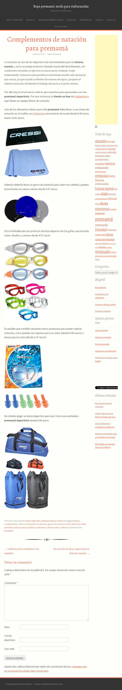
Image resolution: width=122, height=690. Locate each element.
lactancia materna (103, 311)
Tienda (59, 520)
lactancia (112, 194)
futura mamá (24, 524)
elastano (110, 163)
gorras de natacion (56, 524)
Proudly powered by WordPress (19, 684)
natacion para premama (24, 527)
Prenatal (101, 229)
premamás (101, 224)
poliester (100, 213)
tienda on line (53, 527)
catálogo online (101, 152)
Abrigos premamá (103, 337)
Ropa (109, 234)
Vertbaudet (102, 252)
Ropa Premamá (54, 54)
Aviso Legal (61, 26)
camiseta (111, 149)
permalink (8, 530)
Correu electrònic (9, 638)
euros (112, 175)
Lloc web (9, 648)
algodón (101, 141)
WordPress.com (56, 684)
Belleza (30, 19)
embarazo (101, 176)
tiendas (102, 247)
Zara (97, 259)
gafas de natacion (39, 524)
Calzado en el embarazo (105, 351)
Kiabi (104, 193)
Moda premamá (15, 19)
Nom (7, 627)
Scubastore (80, 96)
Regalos (71, 19)
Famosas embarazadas (51, 19)
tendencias (104, 243)
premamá (104, 219)
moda (97, 204)
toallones (64, 527)
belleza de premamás (109, 145)
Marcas (111, 19)
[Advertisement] (108, 79)
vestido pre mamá (102, 256)
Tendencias (86, 19)
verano (109, 247)
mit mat (112, 198)
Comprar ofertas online (105, 304)
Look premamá (101, 198)
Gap (115, 189)
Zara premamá (101, 330)
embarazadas (100, 171)
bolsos (77, 520)
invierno (98, 194)
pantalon (113, 209)
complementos (11, 524)
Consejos (99, 163)
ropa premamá (104, 239)
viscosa (113, 256)
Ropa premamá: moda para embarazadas (61, 6)
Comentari (11, 583)
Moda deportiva (33, 520)
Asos (109, 141)
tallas (97, 243)
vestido (114, 252)
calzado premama (101, 149)
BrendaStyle (100, 287)
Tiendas (99, 19)
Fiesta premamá (102, 344)
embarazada (101, 167)
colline (107, 155)
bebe (113, 141)
